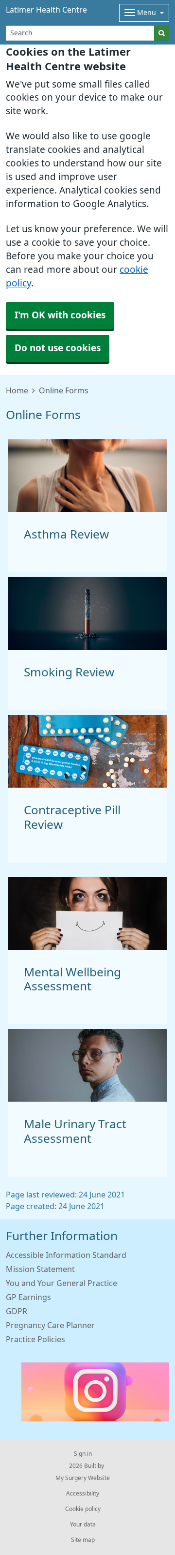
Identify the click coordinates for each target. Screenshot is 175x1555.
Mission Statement (40, 1269)
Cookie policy (83, 1509)
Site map (83, 1540)
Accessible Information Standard (66, 1255)
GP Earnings (28, 1297)
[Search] (161, 33)
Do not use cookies (58, 348)
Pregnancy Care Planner (50, 1325)
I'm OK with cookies (60, 315)
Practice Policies (35, 1339)
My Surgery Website (82, 1478)
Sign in (83, 1454)
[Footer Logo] (95, 1391)
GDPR (16, 1311)
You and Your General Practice (61, 1283)
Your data (83, 1524)
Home (17, 390)
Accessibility (82, 1493)
